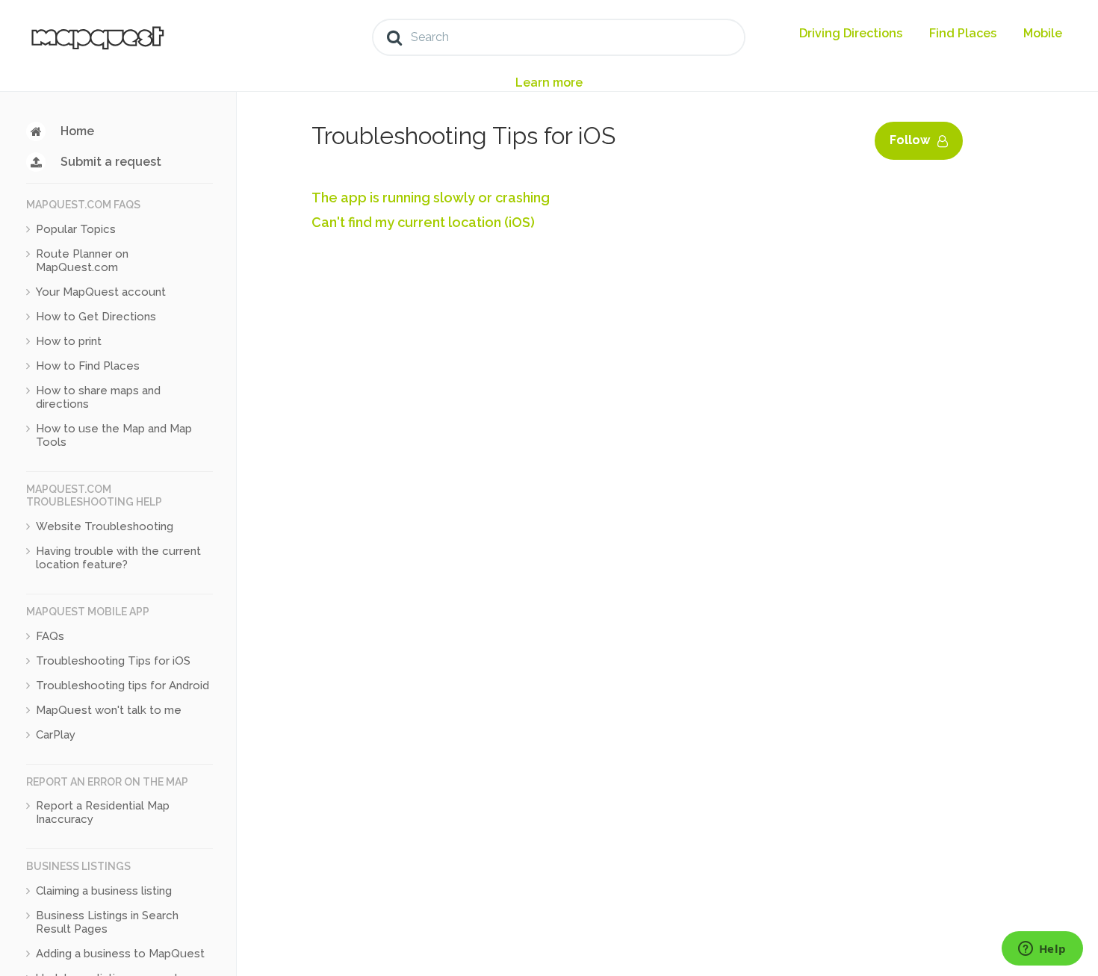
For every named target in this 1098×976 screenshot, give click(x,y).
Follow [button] (910, 140)
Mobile (1042, 33)
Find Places (962, 33)
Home (77, 131)
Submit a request (111, 162)
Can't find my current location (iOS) (423, 222)
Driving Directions (850, 33)
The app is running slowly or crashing (430, 197)
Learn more (549, 82)
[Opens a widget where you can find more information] (1042, 950)
